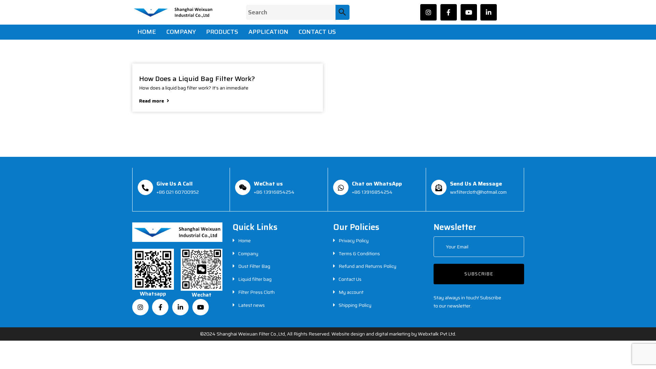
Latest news (251, 305)
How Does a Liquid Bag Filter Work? (197, 78)
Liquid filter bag (255, 279)
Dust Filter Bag (254, 266)
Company (248, 253)
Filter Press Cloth (256, 292)
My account (351, 292)
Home (244, 240)
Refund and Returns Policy (367, 266)
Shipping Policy (355, 305)
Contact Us (350, 279)
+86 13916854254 (274, 192)
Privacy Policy (354, 240)
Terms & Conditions (359, 253)
